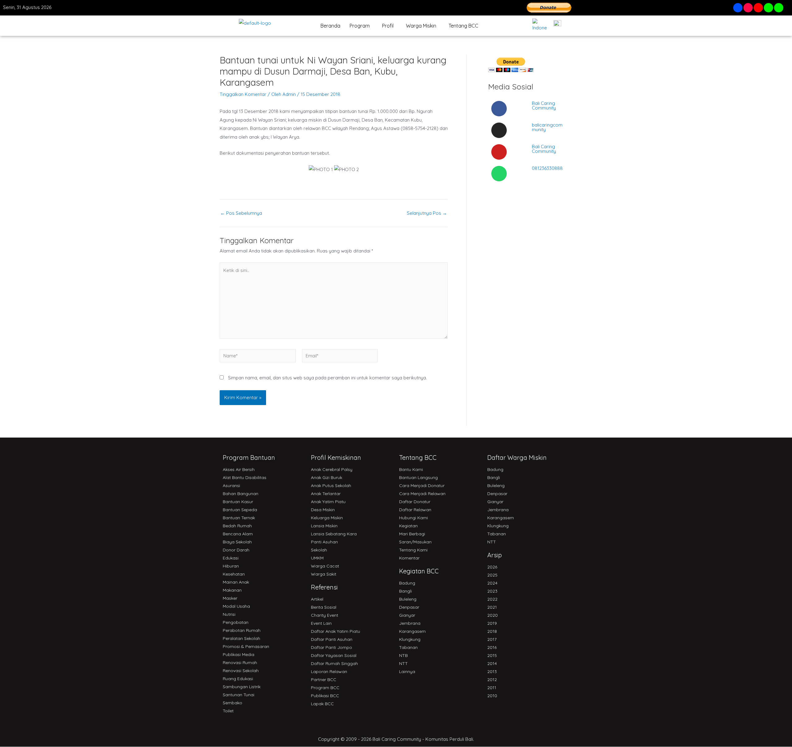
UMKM (317, 558)
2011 (491, 687)
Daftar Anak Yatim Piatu (335, 631)
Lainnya (407, 671)
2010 (492, 695)
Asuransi (231, 485)
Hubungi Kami (413, 517)
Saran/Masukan (415, 542)
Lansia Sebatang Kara (334, 534)
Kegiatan (408, 526)
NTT (403, 663)
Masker (230, 598)
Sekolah (319, 550)
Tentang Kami (413, 550)
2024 (492, 583)
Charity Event (324, 615)
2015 (492, 655)
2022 (492, 599)
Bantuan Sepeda (240, 509)
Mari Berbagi (412, 534)
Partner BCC (323, 679)
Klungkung (409, 639)
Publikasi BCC (325, 695)
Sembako (232, 703)
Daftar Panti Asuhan (331, 639)
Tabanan (408, 647)
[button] (361, 26)
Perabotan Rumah (241, 630)
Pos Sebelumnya (241, 213)
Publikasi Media (238, 654)
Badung (407, 583)
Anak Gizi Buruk (326, 477)
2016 (492, 647)
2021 (492, 607)
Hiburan (231, 566)
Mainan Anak (236, 582)
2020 (492, 615)
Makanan (232, 590)
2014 (492, 663)
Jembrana (409, 623)
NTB (403, 655)
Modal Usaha (236, 606)
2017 (492, 639)
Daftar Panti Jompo (331, 647)
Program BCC (325, 687)
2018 (492, 631)
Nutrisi (229, 614)
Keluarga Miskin (327, 517)
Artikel (317, 599)
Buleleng (407, 599)
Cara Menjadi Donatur (422, 485)
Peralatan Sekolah (241, 638)
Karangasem (412, 631)
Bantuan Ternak (239, 517)
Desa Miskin (323, 509)
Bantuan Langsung (418, 477)
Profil (388, 26)
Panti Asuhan (324, 542)
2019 (492, 623)
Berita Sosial (323, 607)
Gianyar (407, 615)
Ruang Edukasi (238, 678)
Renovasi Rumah (240, 662)
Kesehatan (234, 574)
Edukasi (231, 558)
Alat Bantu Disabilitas (244, 477)
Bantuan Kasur (238, 501)
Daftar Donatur (414, 501)
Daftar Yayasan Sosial (333, 655)
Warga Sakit (323, 574)
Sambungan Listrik (241, 686)
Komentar (409, 558)
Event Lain (321, 623)
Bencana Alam (238, 534)
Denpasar (409, 607)
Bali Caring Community (544, 105)
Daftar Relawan (415, 509)
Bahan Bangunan (240, 493)
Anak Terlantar (326, 493)
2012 (492, 679)
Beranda (330, 26)
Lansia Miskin (324, 526)
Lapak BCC (322, 703)
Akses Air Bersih (239, 469)
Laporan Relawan (329, 671)
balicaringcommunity (547, 127)
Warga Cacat (325, 566)
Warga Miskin (421, 26)
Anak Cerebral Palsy (331, 469)
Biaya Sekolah (237, 542)
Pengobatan (235, 622)
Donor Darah (236, 550)
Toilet (228, 711)
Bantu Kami (411, 469)
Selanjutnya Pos (427, 213)
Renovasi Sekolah (241, 670)
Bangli (405, 591)
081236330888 (547, 168)
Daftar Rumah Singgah (334, 663)
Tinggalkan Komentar (243, 94)
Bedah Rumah (237, 526)
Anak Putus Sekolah (331, 485)
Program (360, 26)
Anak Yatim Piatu (328, 501)
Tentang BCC (463, 26)
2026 (492, 567)
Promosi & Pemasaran (246, 646)
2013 (492, 671)
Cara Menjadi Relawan (422, 493)
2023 (492, 591)
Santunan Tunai (238, 694)
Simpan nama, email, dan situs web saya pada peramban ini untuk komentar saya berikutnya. (327, 378)
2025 (492, 575)
